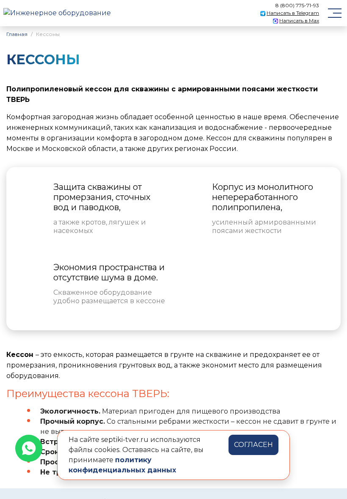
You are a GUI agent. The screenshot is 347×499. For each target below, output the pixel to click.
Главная (17, 34)
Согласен (253, 445)
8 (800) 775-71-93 (297, 5)
